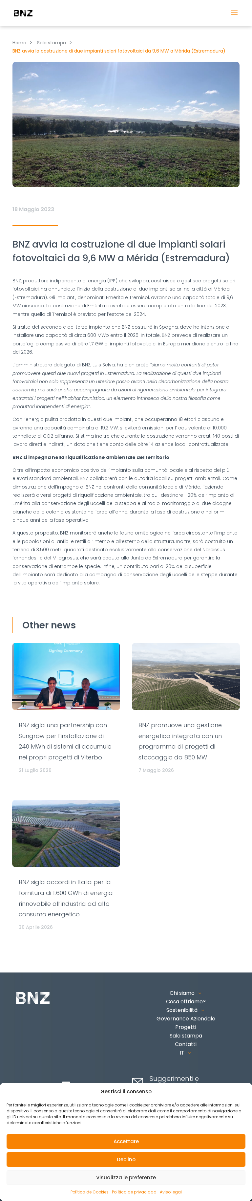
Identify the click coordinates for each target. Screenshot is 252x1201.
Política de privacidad (134, 1192)
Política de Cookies (90, 1192)
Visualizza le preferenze (126, 1177)
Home (19, 42)
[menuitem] (186, 1053)
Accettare (126, 1141)
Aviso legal (171, 1192)
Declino (126, 1159)
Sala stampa (51, 42)
